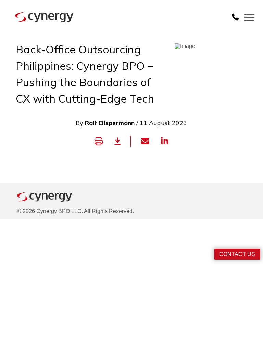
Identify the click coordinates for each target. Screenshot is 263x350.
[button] (235, 17)
